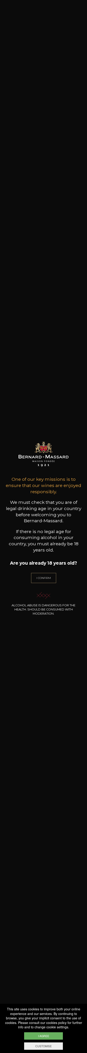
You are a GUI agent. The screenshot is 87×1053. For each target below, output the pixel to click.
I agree (43, 1036)
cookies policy (56, 1022)
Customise (43, 1046)
